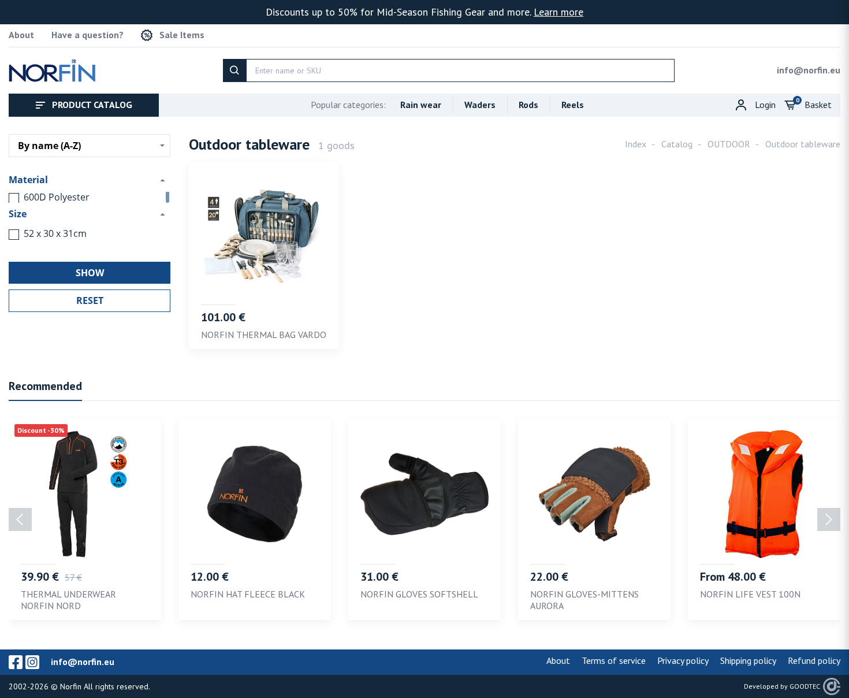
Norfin (70, 686)
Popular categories (348, 104)
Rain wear (420, 104)
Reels (572, 104)
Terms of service (614, 660)
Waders (480, 104)
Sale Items (181, 34)
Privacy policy (683, 660)
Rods (528, 104)
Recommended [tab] (45, 385)
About (21, 34)
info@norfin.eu (808, 70)
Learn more (558, 11)
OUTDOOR (729, 144)
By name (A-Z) (49, 145)
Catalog (676, 144)
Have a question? (87, 34)
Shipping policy (748, 660)
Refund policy (814, 660)
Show (90, 272)
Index (635, 144)
